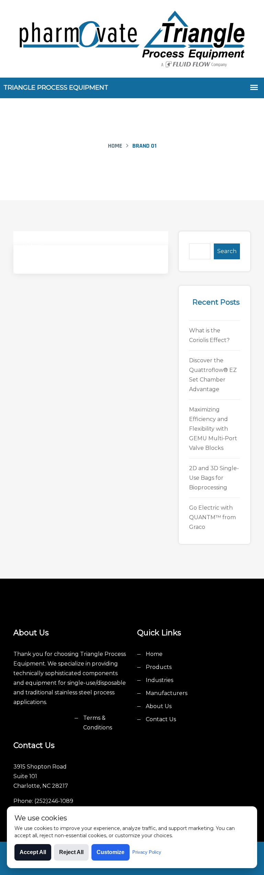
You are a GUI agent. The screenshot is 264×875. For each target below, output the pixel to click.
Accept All (33, 852)
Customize (110, 852)
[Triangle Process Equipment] (132, 38)
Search (226, 251)
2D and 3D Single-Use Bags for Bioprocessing (214, 478)
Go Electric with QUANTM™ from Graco (212, 517)
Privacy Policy (146, 852)
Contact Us (161, 719)
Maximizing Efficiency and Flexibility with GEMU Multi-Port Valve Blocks (213, 428)
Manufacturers (166, 693)
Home (115, 146)
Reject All (71, 852)
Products (159, 667)
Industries (159, 680)
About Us (159, 706)
